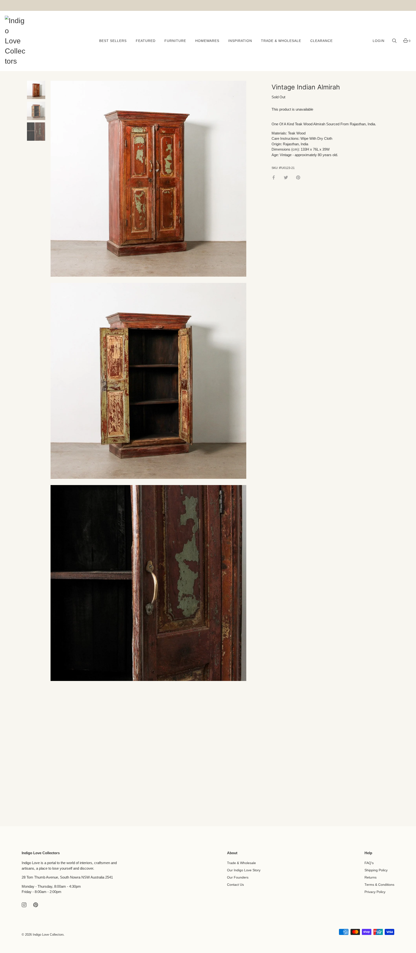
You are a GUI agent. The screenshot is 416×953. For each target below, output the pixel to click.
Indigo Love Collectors (48, 934)
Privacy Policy (374, 892)
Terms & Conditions (379, 884)
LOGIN (378, 41)
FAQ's (369, 863)
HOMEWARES (207, 41)
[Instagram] (24, 904)
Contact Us (235, 884)
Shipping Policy (376, 870)
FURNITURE (175, 41)
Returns (370, 877)
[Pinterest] (35, 904)
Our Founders (237, 877)
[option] (36, 90)
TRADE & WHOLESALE (281, 41)
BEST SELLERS (113, 41)
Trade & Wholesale (241, 863)
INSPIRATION (240, 41)
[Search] (394, 41)
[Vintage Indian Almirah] (36, 89)
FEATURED (146, 41)
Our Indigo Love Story (243, 870)
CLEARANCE (321, 41)
